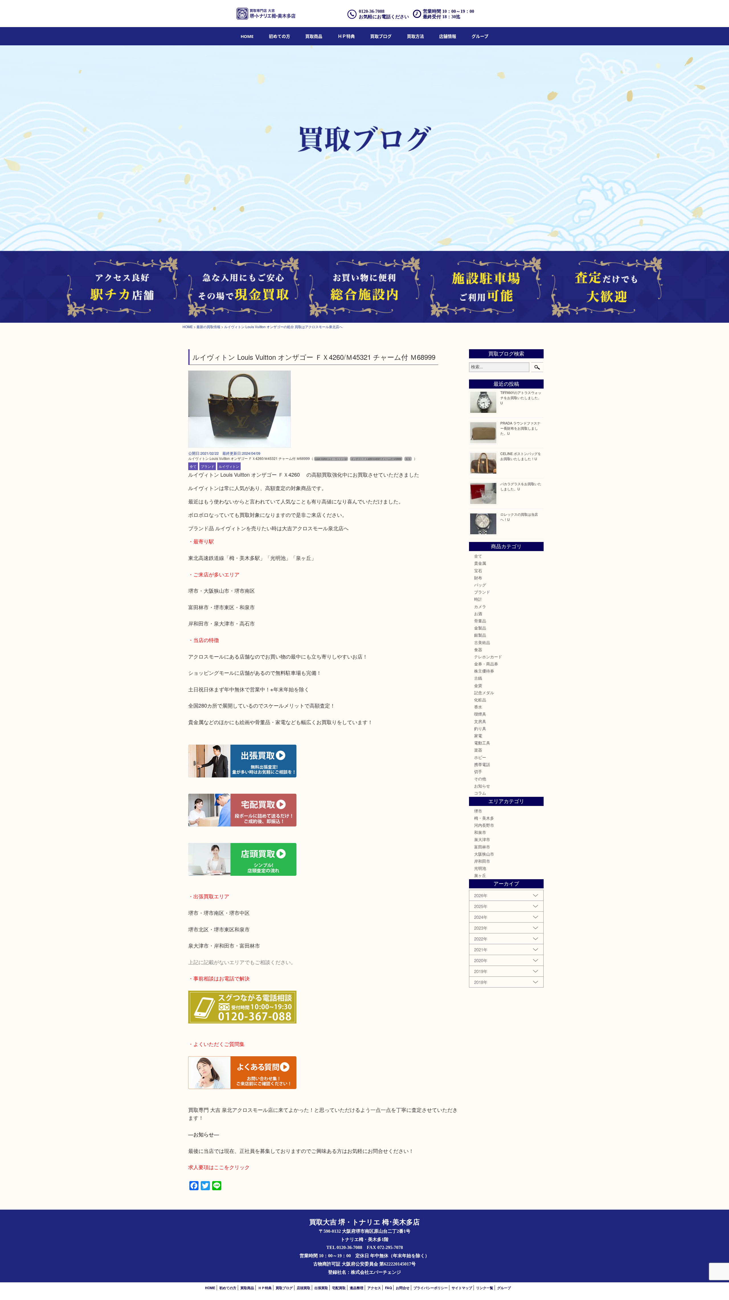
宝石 (478, 570)
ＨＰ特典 (346, 36)
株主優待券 (484, 671)
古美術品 (482, 642)
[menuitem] (247, 36)
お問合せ (402, 1287)
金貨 (478, 685)
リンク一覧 (484, 1287)
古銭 (478, 678)
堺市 (478, 811)
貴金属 (480, 563)
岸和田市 (482, 861)
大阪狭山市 (484, 854)
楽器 (478, 750)
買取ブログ (381, 36)
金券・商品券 (486, 664)
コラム (480, 793)
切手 (478, 771)
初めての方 (279, 36)
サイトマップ (462, 1287)
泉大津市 (482, 839)
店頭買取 (303, 1287)
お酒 (478, 613)
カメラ (480, 606)
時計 (478, 599)
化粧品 (480, 699)
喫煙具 (480, 714)
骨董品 (480, 620)
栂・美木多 (484, 818)
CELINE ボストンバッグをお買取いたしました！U (520, 456)
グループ (480, 36)
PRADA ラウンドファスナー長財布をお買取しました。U (520, 428)
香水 (478, 707)
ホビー (480, 757)
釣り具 (480, 728)
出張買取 (321, 1287)
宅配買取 (339, 1287)
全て (193, 466)
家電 (478, 735)
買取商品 (313, 36)
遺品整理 (356, 1287)
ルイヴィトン (229, 466)
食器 (478, 649)
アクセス (374, 1287)
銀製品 (480, 635)
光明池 (480, 868)
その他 (480, 778)
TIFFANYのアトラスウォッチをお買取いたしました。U (520, 397)
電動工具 (482, 743)
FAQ (388, 1287)
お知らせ (482, 786)
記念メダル (484, 692)
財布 (478, 577)
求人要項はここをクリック (219, 1167)
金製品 (480, 628)
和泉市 (480, 832)
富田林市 (482, 847)
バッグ (480, 585)
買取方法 (415, 36)
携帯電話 (482, 764)
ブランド (207, 466)
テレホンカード (488, 656)
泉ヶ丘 (480, 875)
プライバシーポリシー (430, 1287)
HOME (247, 36)
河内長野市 (484, 825)
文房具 (480, 721)
